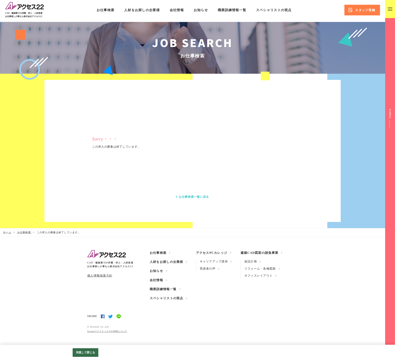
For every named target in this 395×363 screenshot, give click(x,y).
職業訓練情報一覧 (232, 10)
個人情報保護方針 (99, 275)
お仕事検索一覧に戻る (194, 196)
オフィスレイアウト (258, 275)
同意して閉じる (85, 352)
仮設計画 (250, 261)
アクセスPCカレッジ (212, 252)
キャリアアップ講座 (214, 261)
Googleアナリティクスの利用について (107, 331)
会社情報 (177, 10)
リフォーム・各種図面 (260, 268)
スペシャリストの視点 (274, 10)
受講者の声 (207, 268)
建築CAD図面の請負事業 (259, 252)
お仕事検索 (105, 10)
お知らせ (201, 10)
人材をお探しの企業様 (142, 10)
